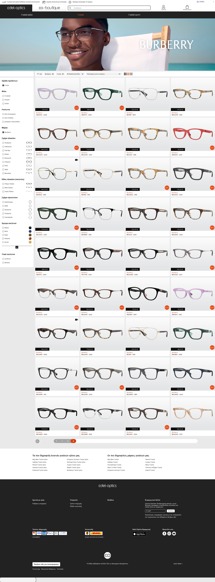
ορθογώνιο (8, 146)
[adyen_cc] (34, 533)
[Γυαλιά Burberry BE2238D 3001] (103, 412)
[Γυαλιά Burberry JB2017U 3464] (57, 252)
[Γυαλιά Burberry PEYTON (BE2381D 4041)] (103, 252)
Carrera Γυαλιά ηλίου (39, 467)
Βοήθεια (111, 500)
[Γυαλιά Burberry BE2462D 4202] (193, 212)
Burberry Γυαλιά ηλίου (74, 470)
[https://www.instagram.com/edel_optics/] (169, 534)
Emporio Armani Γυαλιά (116, 470)
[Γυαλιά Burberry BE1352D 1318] (57, 173)
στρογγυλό (8, 158)
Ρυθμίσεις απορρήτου (39, 503)
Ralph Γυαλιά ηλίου (73, 467)
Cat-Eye (7, 150)
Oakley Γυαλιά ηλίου (39, 462)
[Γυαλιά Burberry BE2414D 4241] (193, 252)
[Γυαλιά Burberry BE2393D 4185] (148, 372)
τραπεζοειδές (9, 217)
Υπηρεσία (74, 500)
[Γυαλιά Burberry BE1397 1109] (148, 332)
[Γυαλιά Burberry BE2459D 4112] (57, 372)
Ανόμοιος (7, 162)
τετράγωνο (8, 213)
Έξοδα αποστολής (76, 506)
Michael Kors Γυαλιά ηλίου (76, 462)
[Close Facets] (17, 74)
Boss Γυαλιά (149, 465)
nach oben (177, 563)
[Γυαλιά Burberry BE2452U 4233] (193, 173)
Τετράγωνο (8, 143)
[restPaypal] (50, 533)
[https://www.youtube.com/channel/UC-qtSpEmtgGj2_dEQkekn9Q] (174, 534)
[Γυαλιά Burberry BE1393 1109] (103, 173)
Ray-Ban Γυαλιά (113, 459)
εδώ (174, 517)
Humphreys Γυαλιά (114, 465)
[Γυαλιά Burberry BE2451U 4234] (148, 412)
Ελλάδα (202, 1)
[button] (16, 7)
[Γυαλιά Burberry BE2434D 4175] (193, 412)
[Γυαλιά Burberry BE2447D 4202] (103, 332)
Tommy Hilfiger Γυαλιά (153, 467)
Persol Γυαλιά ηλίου (39, 465)
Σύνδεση (163, 9)
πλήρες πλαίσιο (9, 184)
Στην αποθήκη (9, 118)
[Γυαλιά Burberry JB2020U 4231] (193, 133)
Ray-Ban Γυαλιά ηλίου (40, 459)
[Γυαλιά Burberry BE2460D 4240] (193, 372)
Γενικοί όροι (36, 569)
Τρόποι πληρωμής (76, 503)
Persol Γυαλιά (150, 459)
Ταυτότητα (60, 569)
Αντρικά (7, 100)
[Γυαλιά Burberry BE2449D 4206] (148, 252)
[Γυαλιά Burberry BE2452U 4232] (57, 212)
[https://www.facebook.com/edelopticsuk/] (164, 534)
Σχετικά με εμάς (38, 500)
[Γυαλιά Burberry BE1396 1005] (148, 93)
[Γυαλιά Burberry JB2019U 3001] (148, 292)
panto (7, 154)
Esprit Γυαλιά (150, 470)
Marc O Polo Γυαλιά (114, 467)
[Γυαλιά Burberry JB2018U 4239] (193, 332)
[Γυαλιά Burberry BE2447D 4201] (103, 133)
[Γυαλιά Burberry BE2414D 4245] (103, 292)
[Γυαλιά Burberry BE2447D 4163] (193, 93)
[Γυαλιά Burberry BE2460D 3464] (57, 412)
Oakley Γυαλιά (113, 462)
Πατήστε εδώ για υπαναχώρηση (46, 564)
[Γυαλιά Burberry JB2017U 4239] (103, 93)
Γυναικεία (7, 96)
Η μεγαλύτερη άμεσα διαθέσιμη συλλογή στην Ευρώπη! (23, 2)
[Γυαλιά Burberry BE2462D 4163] (148, 173)
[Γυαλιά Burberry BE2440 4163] (148, 133)
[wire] (63, 533)
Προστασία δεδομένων (48, 569)
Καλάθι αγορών (187, 9)
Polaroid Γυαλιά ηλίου (39, 470)
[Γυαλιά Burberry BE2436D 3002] (57, 332)
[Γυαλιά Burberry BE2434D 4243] (57, 133)
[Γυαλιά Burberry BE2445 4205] (148, 212)
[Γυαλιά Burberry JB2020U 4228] (57, 93)
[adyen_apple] (56, 533)
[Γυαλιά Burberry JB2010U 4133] (193, 292)
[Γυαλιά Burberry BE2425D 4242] (103, 372)
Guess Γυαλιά (150, 462)
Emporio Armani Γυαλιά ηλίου (77, 459)
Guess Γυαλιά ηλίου (73, 465)
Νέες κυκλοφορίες (10, 114)
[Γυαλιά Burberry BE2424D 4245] (57, 292)
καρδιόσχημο (9, 202)
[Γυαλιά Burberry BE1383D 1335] (103, 212)
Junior (7, 103)
